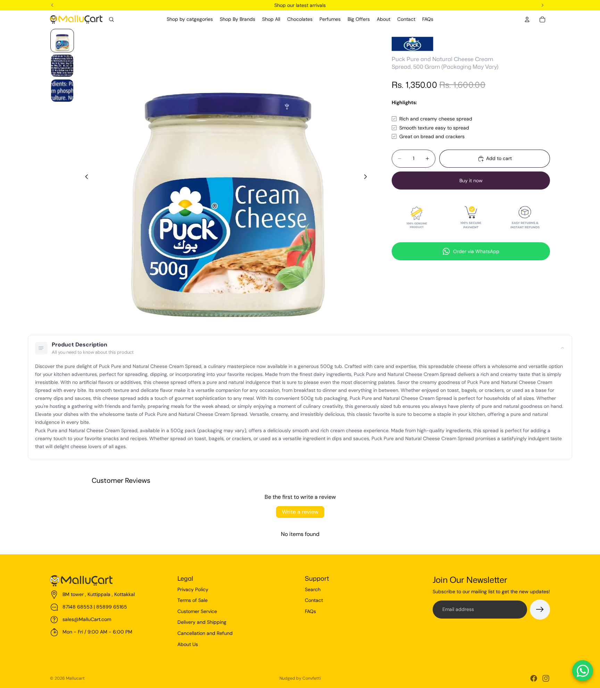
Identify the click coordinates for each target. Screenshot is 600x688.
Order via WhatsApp (476, 251)
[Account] (527, 19)
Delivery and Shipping (201, 622)
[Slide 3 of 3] (62, 90)
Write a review (300, 511)
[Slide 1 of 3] (62, 41)
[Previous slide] (84, 177)
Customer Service (197, 611)
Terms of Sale (192, 600)
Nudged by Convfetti (300, 678)
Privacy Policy (192, 589)
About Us (187, 644)
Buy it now (471, 180)
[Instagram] (546, 678)
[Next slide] (367, 177)
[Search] (111, 19)
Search (312, 589)
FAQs (310, 611)
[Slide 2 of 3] (62, 65)
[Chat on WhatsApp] (582, 670)
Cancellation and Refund (205, 633)
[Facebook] (534, 678)
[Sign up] (540, 609)
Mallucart (75, 678)
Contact (314, 600)
